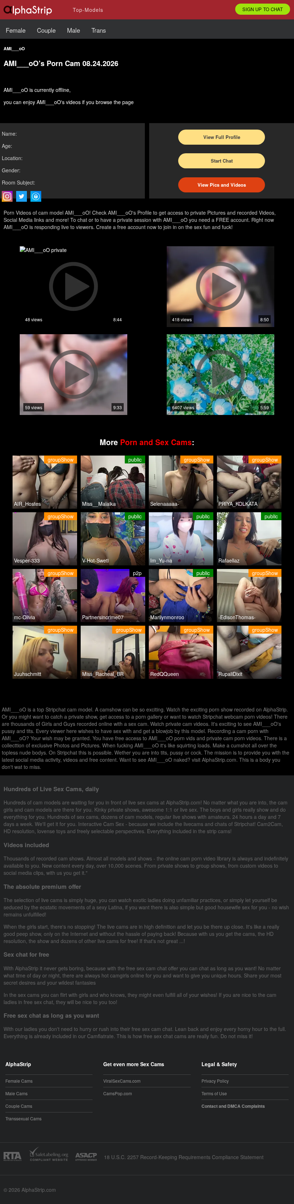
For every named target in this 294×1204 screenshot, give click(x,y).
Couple (46, 29)
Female (15, 29)
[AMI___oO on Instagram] (9, 196)
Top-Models (88, 9)
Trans (98, 29)
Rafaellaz (229, 560)
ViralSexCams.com (122, 1081)
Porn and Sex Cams (156, 442)
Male (73, 29)
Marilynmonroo (167, 617)
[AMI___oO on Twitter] (23, 196)
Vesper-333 (27, 560)
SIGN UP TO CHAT (262, 9)
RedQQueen (164, 673)
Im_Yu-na (161, 560)
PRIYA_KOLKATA (237, 503)
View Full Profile (221, 137)
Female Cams (19, 1081)
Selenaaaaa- (164, 503)
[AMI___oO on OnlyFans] (37, 196)
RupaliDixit (230, 673)
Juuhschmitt (27, 673)
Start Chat (222, 160)
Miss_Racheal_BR (103, 673)
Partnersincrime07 (103, 617)
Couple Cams (18, 1106)
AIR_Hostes (27, 503)
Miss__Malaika (99, 503)
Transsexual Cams (23, 1118)
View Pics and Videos (222, 184)
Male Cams (16, 1093)
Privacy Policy (215, 1081)
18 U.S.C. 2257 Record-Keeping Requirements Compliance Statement (184, 1157)
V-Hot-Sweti (95, 560)
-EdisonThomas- (237, 617)
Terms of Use (214, 1093)
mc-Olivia (24, 617)
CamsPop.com (117, 1093)
